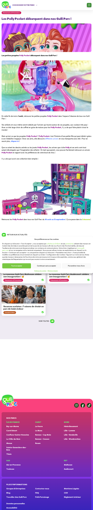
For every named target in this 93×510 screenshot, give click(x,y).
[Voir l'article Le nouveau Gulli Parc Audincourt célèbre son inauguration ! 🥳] (88, 280)
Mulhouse (68, 465)
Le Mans (38, 430)
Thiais (8, 454)
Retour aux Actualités (17, 235)
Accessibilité (11, 508)
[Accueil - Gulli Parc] (7, 5)
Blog (8, 493)
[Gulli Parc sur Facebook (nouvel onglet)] (83, 405)
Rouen (37, 443)
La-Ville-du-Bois (13, 439)
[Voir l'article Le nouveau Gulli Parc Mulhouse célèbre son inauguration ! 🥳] (43, 280)
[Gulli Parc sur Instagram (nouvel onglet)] (76, 405)
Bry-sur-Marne (12, 426)
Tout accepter (16, 266)
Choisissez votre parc (23, 5)
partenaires (69, 244)
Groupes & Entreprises (15, 488)
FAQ (37, 493)
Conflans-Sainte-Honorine (17, 435)
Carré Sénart (11, 430)
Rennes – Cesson (42, 439)
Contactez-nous (42, 488)
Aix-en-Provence (13, 465)
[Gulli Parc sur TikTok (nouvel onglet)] (89, 405)
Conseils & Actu (10, 312)
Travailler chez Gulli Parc (16, 497)
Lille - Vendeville (71, 435)
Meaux (9, 443)
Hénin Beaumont (71, 426)
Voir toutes (44, 321)
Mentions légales (53, 271)
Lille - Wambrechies (72, 439)
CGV (66, 493)
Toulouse (10, 469)
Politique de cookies (40, 271)
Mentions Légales (71, 488)
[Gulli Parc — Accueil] (10, 401)
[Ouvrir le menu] (89, 5)
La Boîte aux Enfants (53, 244)
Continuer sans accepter (46, 266)
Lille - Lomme (69, 430)
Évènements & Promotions (13, 280)
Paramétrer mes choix (76, 266)
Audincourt (68, 469)
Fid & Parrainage (42, 497)
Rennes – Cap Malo (43, 435)
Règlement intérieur (72, 497)
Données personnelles (15, 503)
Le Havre (39, 426)
